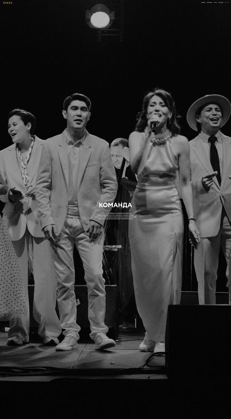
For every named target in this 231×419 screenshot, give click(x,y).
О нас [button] (215, 2)
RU (225, 2)
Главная (203, 2)
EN (228, 2)
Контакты (221, 2)
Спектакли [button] (209, 2)
